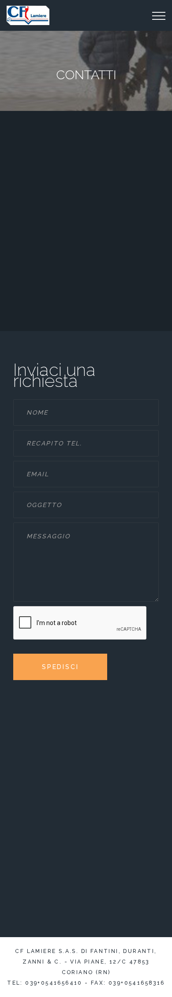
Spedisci (60, 666)
